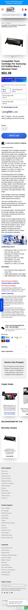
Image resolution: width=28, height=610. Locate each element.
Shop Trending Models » (14, 318)
